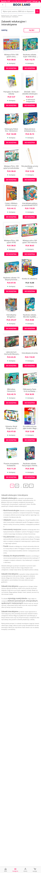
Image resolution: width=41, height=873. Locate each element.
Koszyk (35, 871)
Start (5, 871)
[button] (37, 11)
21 (26, 486)
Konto (25, 871)
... (21, 487)
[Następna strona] (31, 486)
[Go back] (2, 4)
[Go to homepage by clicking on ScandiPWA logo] (21, 4)
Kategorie (15, 871)
